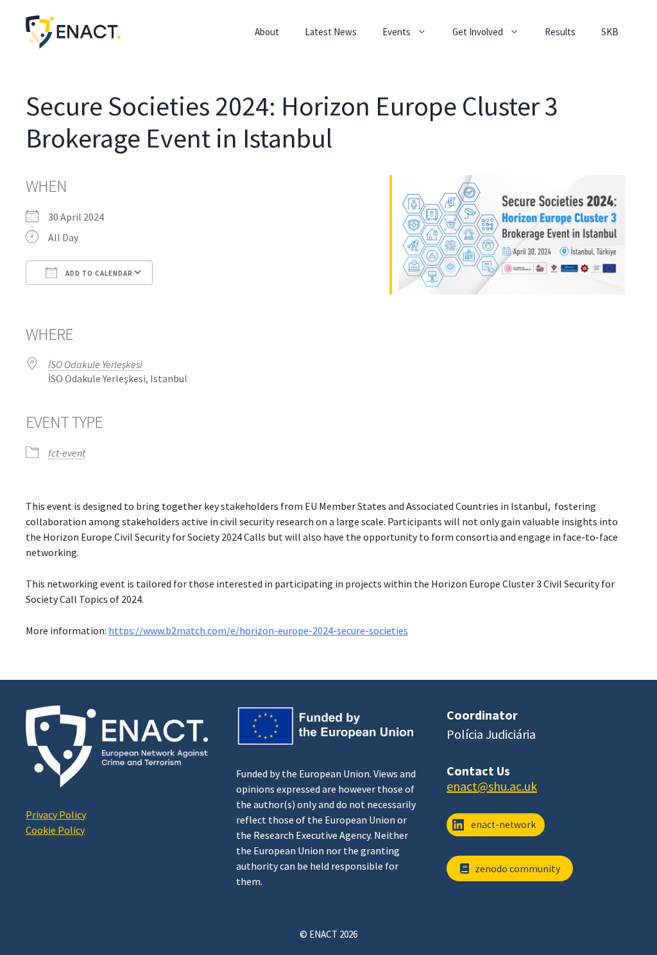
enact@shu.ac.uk (492, 786)
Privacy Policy (56, 814)
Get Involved (477, 32)
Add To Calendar (98, 273)
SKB (610, 32)
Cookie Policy (55, 830)
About (267, 32)
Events (396, 32)
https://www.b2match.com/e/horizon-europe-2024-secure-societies (258, 630)
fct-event (66, 452)
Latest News (331, 32)
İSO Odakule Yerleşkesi (95, 364)
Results (560, 32)
